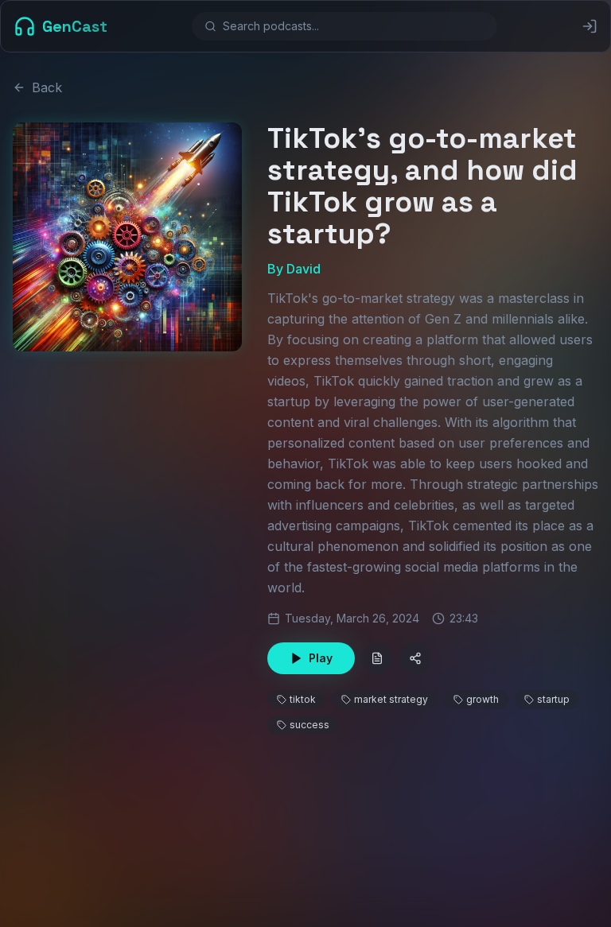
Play (321, 658)
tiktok (303, 699)
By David (294, 269)
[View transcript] (377, 658)
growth (482, 699)
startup (553, 699)
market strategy (391, 699)
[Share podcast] (415, 658)
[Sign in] (589, 26)
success (309, 725)
